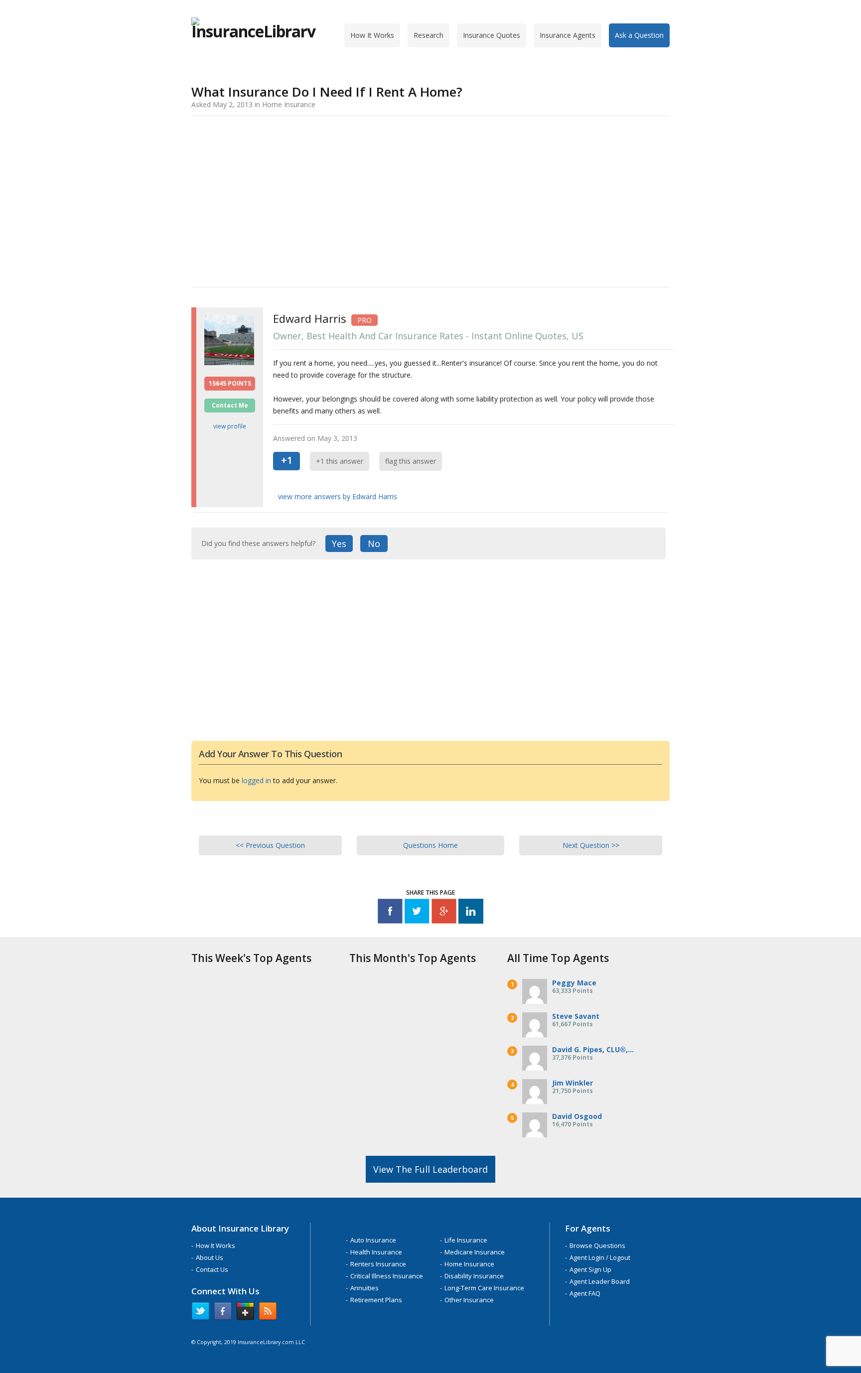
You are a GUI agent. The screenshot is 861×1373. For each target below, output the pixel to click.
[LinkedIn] (470, 913)
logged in (256, 780)
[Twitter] (417, 913)
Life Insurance (465, 1240)
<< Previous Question (270, 845)
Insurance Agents (567, 35)
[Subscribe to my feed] (268, 1313)
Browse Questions (597, 1245)
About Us (209, 1257)
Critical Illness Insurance (386, 1275)
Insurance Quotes (491, 35)
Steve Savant (575, 1016)
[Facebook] (390, 913)
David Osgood (577, 1116)
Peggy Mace (574, 982)
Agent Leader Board (600, 1281)
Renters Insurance (378, 1263)
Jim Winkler (572, 1083)
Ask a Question (639, 35)
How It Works (372, 35)
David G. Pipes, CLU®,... (593, 1049)
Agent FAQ (585, 1293)
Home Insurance (469, 1263)
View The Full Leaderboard (430, 1169)
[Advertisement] (430, 200)
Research (428, 35)
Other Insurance (469, 1299)
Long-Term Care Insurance (484, 1287)
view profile (229, 426)
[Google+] (443, 913)
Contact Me (230, 405)
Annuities (364, 1287)
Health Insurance (376, 1251)
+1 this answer (339, 461)
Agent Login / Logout (600, 1257)
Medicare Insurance (474, 1251)
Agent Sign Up (590, 1269)
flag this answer (410, 461)
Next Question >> (591, 845)
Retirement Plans (376, 1299)
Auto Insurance (373, 1240)
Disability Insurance (474, 1275)
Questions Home (430, 845)
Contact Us (212, 1269)
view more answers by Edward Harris (337, 496)
